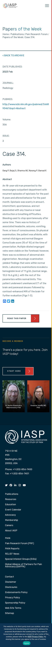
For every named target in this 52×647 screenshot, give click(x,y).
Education (10, 504)
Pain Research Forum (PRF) (19, 543)
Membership (11, 520)
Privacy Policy (12, 597)
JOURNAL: (8, 83)
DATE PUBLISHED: (12, 66)
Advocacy (10, 515)
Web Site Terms (13, 608)
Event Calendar (13, 510)
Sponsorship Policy (15, 603)
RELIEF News (12, 554)
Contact (9, 577)
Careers (9, 525)
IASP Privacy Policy (35, 637)
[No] (49, 635)
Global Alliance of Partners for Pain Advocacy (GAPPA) (23, 565)
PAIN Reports (12, 548)
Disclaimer (10, 582)
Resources (10, 499)
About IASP (11, 530)
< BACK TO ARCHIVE (13, 55)
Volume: (7, 119)
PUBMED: (8, 99)
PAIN (7, 538)
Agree (26, 643)
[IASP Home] (10, 5)
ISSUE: (6, 135)
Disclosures (11, 587)
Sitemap (9, 613)
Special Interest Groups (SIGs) (20, 559)
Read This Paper (16, 318)
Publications (11, 494)
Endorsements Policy (16, 592)
